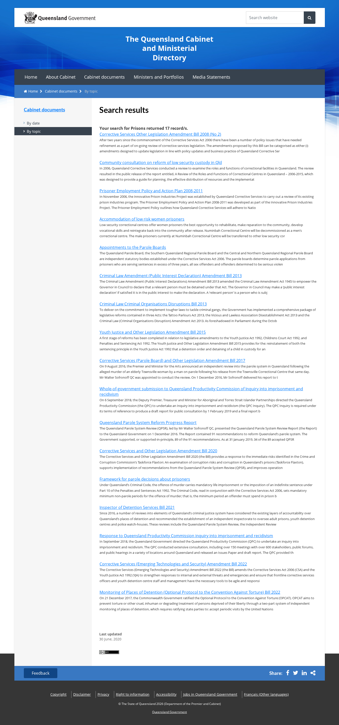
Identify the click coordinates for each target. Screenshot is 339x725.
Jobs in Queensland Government (210, 694)
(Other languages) (266, 694)
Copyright (58, 694)
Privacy (103, 694)
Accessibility (166, 694)
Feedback (40, 673)
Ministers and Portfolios (159, 77)
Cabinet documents (104, 77)
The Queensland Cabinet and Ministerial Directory (169, 48)
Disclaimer (82, 694)
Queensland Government (169, 712)
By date (33, 123)
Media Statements (211, 77)
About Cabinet (60, 77)
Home (31, 77)
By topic (34, 131)
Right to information (132, 694)
